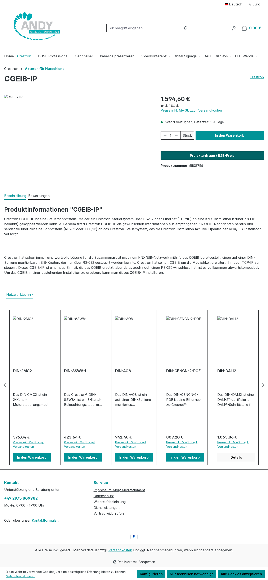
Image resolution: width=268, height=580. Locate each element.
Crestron (257, 77)
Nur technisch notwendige (192, 574)
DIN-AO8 (123, 371)
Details (236, 457)
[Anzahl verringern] (165, 135)
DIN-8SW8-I (75, 371)
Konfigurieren (151, 574)
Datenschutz (104, 496)
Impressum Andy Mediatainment (119, 490)
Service (101, 482)
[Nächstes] (263, 385)
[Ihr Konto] (234, 28)
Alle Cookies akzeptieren (241, 574)
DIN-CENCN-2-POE (183, 371)
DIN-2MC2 (22, 371)
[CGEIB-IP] (78, 140)
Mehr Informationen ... (20, 576)
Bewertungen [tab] (39, 196)
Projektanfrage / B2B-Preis (212, 155)
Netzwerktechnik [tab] (19, 294)
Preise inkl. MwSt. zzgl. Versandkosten (191, 110)
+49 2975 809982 (21, 498)
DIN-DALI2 (226, 371)
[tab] (15, 196)
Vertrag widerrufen (109, 513)
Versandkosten (120, 550)
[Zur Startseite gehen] (35, 27)
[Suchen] (185, 28)
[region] (78, 140)
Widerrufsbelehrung (110, 502)
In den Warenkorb (229, 135)
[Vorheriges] (5, 385)
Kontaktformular (45, 520)
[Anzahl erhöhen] (176, 135)
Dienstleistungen (107, 507)
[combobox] (143, 28)
